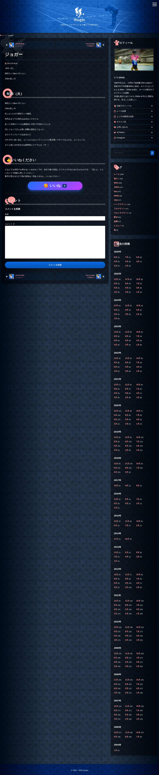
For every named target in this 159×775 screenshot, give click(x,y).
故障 (116, 221)
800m (116, 183)
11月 (127, 279)
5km (116, 191)
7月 (127, 257)
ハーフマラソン (120, 204)
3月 (138, 261)
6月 (138, 257)
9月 (116, 283)
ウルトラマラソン (121, 213)
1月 (127, 266)
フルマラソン (119, 209)
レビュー (117, 226)
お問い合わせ (122, 127)
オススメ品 (121, 122)
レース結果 (121, 111)
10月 (138, 279)
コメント (10, 224)
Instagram (121, 138)
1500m (117, 187)
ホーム (4, 35)
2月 (116, 266)
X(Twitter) (121, 132)
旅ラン (117, 179)
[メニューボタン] (154, 4)
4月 (127, 261)
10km (116, 200)
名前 (7, 214)
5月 (116, 261)
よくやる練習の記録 (125, 116)
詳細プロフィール (124, 106)
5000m (117, 196)
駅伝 (116, 217)
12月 (116, 279)
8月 (116, 257)
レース (117, 174)
